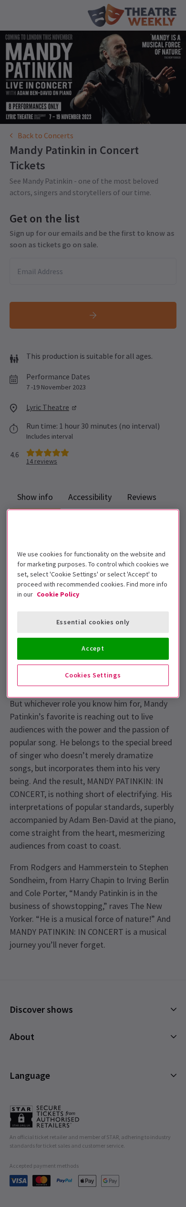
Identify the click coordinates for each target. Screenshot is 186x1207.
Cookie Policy (58, 594)
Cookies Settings (93, 675)
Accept (93, 648)
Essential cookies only (93, 622)
